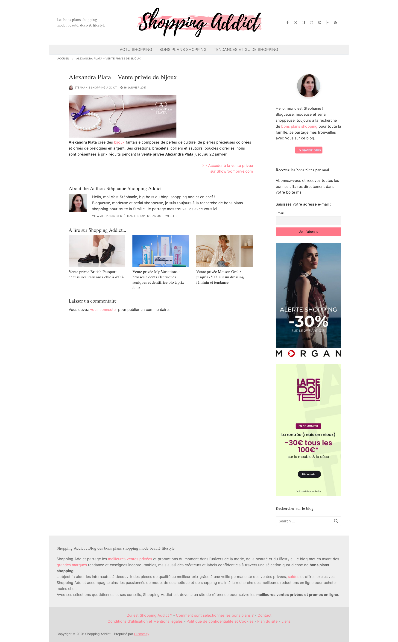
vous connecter (103, 309)
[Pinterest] (319, 22)
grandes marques (72, 564)
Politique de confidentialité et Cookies (220, 621)
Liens (285, 621)
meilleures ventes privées (130, 559)
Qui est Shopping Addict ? (149, 615)
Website (171, 216)
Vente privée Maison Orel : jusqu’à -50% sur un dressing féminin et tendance (220, 277)
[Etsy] (327, 22)
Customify (141, 634)
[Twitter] (295, 22)
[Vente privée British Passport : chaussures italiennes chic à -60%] (97, 251)
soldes (293, 576)
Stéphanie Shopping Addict (95, 87)
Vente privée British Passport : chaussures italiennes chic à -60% (96, 274)
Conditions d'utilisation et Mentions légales (145, 621)
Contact (265, 615)
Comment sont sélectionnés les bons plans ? (215, 615)
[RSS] (335, 22)
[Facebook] (287, 22)
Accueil (63, 58)
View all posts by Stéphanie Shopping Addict (127, 216)
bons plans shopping (299, 126)
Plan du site (267, 621)
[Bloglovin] (303, 22)
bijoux (119, 142)
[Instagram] (311, 22)
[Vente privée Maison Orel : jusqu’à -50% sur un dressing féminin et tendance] (224, 251)
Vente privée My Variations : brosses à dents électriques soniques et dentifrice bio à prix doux (158, 279)
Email (280, 213)
